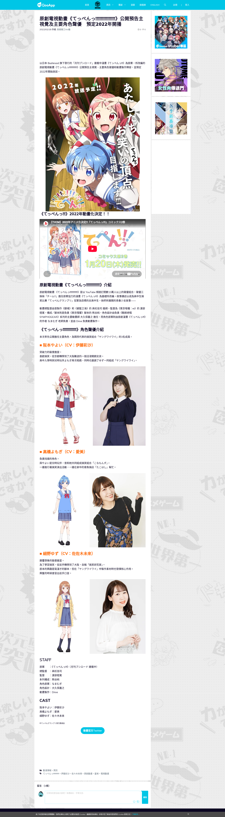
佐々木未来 (77, 773)
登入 (187, 5)
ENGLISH (155, 5)
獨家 (120, 5)
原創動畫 (88, 773)
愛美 (97, 773)
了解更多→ (136, 814)
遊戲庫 (143, 5)
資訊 (108, 5)
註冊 (175, 5)
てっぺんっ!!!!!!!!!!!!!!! (51, 773)
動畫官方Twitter (92, 730)
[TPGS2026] (97, 5)
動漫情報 (47, 770)
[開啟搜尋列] (165, 5)
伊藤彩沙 (65, 773)
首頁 (87, 5)
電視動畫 (105, 773)
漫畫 (133, 5)
